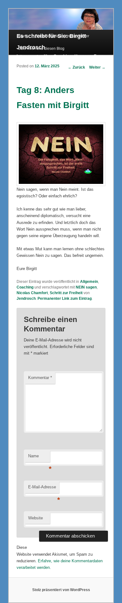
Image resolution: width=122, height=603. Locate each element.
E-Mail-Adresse (43, 489)
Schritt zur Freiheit (66, 293)
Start (22, 36)
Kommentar (40, 377)
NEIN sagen (86, 287)
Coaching (25, 287)
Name (39, 458)
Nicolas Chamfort (32, 293)
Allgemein (89, 281)
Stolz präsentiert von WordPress (61, 590)
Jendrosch (26, 298)
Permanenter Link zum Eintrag (65, 298)
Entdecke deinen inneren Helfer (62, 36)
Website (35, 518)
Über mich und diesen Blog (41, 48)
